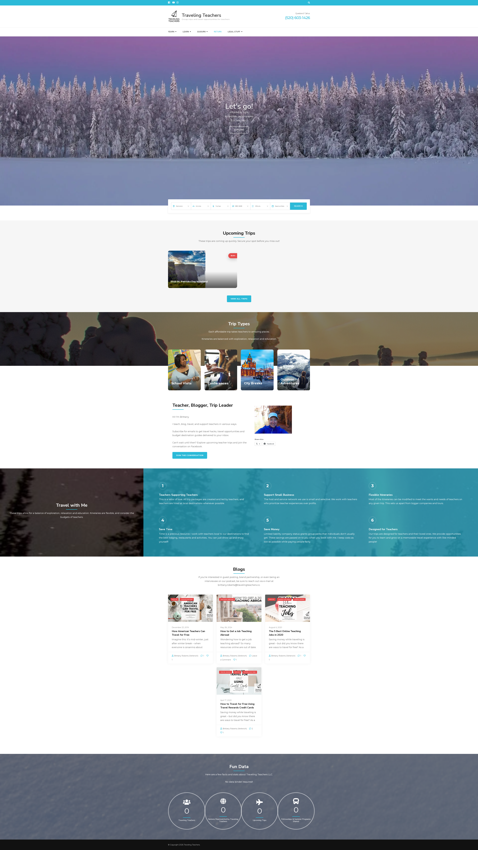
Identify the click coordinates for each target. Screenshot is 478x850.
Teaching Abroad (227, 599)
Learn (186, 31)
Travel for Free (284, 599)
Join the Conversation (189, 455)
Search (298, 206)
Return (217, 31)
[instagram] (177, 1)
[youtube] (173, 1)
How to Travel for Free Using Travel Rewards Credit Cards (237, 705)
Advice (174, 599)
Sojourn (201, 31)
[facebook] (169, 1)
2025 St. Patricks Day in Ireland (189, 281)
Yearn (171, 31)
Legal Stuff (234, 31)
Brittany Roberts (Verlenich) (186, 656)
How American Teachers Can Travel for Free (188, 633)
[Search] (309, 2)
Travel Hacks (299, 599)
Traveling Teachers (201, 15)
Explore (239, 129)
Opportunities (186, 599)
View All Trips (239, 299)
